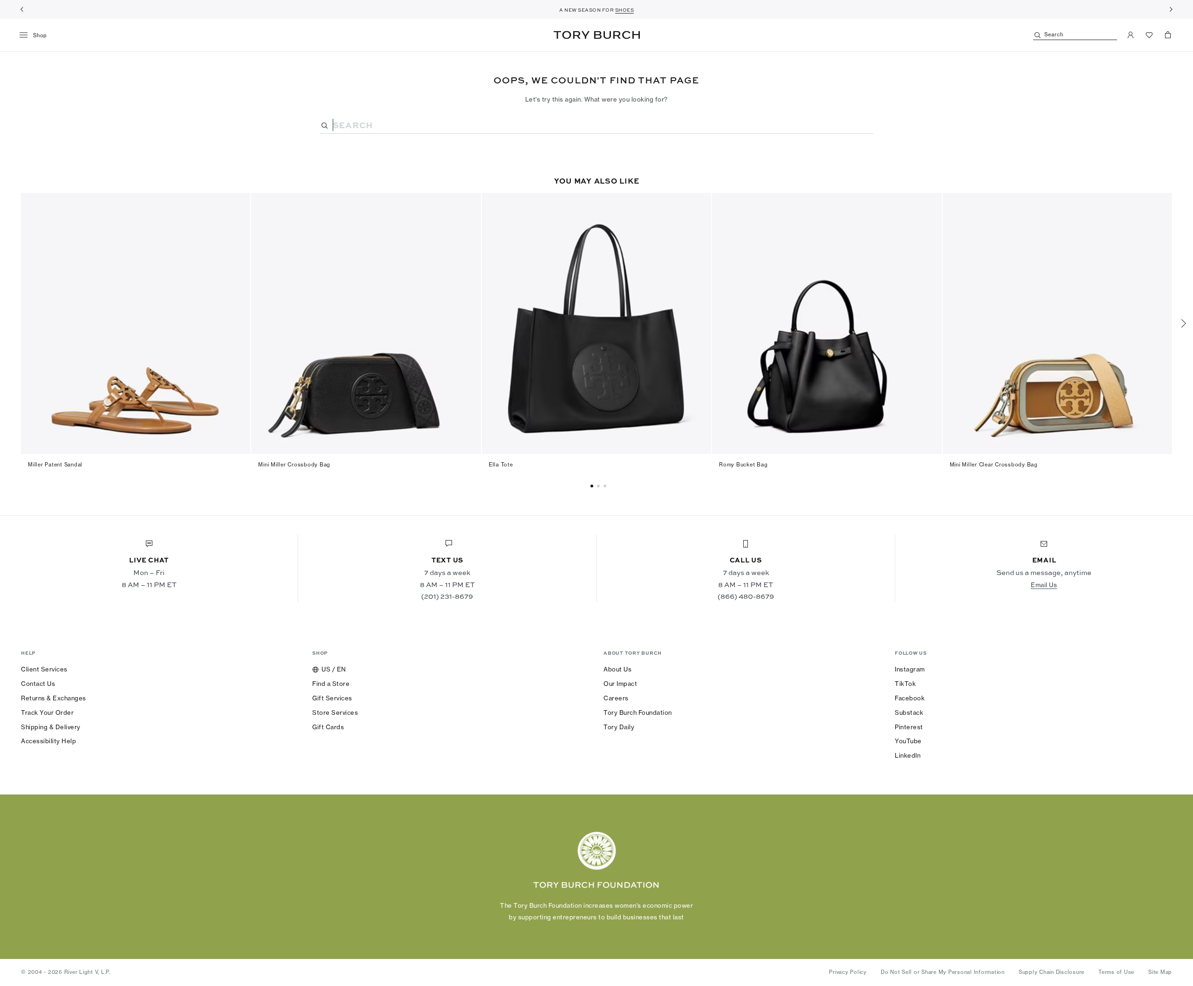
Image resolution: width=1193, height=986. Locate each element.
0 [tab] (593, 486)
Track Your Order (47, 712)
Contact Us (38, 683)
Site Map (1160, 972)
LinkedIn (907, 755)
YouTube (908, 741)
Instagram (910, 669)
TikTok (905, 683)
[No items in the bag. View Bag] (1168, 35)
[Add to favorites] (237, 205)
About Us (617, 669)
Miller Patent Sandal (55, 464)
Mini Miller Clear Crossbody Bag (994, 464)
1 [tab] (600, 486)
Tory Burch (596, 35)
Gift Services (332, 698)
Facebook (910, 698)
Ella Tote (501, 464)
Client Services (44, 669)
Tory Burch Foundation (637, 712)
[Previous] (22, 9)
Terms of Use (1116, 972)
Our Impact (620, 683)
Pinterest (909, 727)
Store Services (335, 712)
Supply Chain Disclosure (1051, 972)
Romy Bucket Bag (743, 464)
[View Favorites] (1149, 35)
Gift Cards (328, 727)
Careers (616, 698)
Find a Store (331, 683)
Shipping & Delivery (51, 727)
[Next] (1171, 9)
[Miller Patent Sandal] (135, 323)
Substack (909, 712)
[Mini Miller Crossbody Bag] (365, 323)
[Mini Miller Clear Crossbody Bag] (1057, 323)
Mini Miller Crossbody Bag (294, 464)
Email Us (1044, 585)
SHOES (624, 10)
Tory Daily (618, 727)
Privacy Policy (848, 972)
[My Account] (1130, 35)
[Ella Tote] (596, 323)
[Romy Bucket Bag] (826, 323)
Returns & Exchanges (53, 698)
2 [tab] (606, 486)
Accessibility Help (48, 741)
